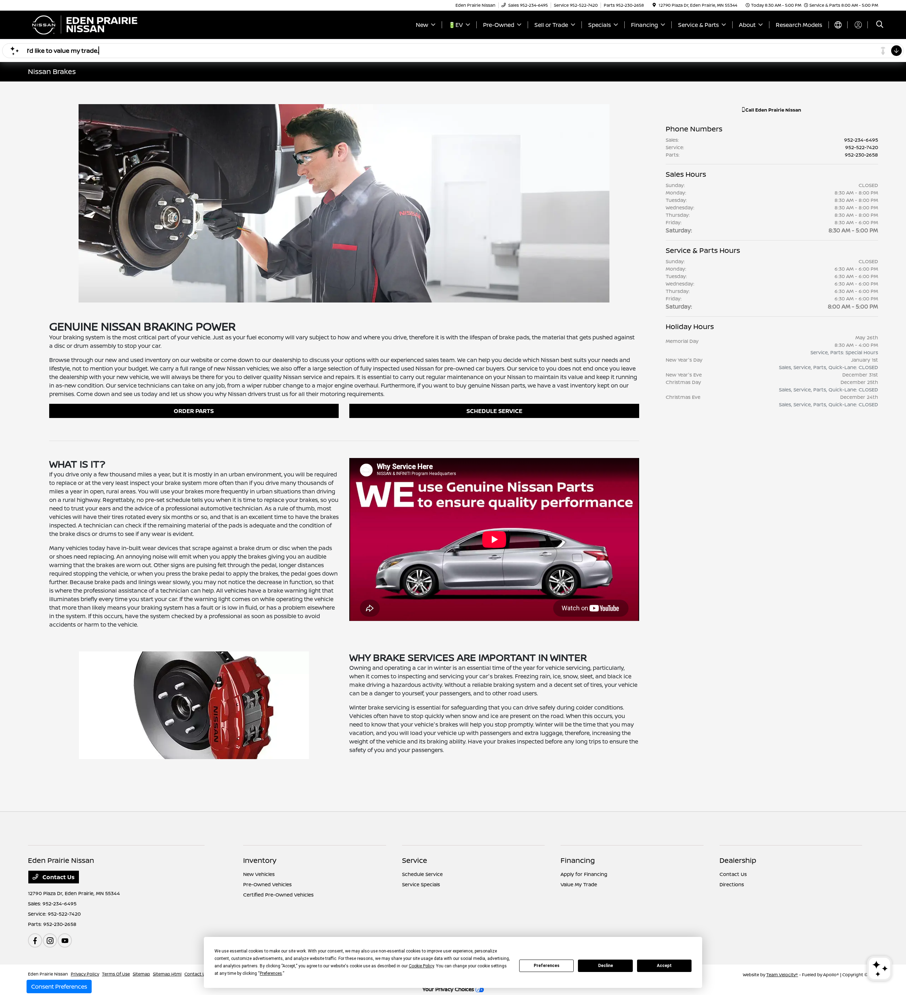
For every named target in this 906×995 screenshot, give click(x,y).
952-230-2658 (861, 154)
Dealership (737, 860)
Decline (605, 965)
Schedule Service (422, 874)
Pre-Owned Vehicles (267, 884)
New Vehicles (259, 874)
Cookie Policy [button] (421, 965)
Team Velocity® (782, 975)
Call (772, 110)
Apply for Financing (584, 874)
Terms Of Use (116, 974)
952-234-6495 (861, 139)
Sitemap (141, 974)
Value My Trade (579, 884)
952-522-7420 (861, 147)
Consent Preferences (59, 986)
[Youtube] (65, 940)
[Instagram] (50, 940)
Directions (731, 884)
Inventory (259, 860)
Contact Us (58, 877)
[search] (879, 25)
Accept (664, 965)
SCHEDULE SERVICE (494, 411)
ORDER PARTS (194, 411)
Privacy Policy (85, 974)
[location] (654, 5)
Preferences (547, 965)
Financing (578, 860)
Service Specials (421, 884)
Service (414, 860)
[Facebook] (35, 940)
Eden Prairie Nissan (48, 974)
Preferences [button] (271, 973)
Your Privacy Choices (449, 989)
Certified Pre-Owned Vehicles (278, 894)
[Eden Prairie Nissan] (89, 24)
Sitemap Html (167, 974)
